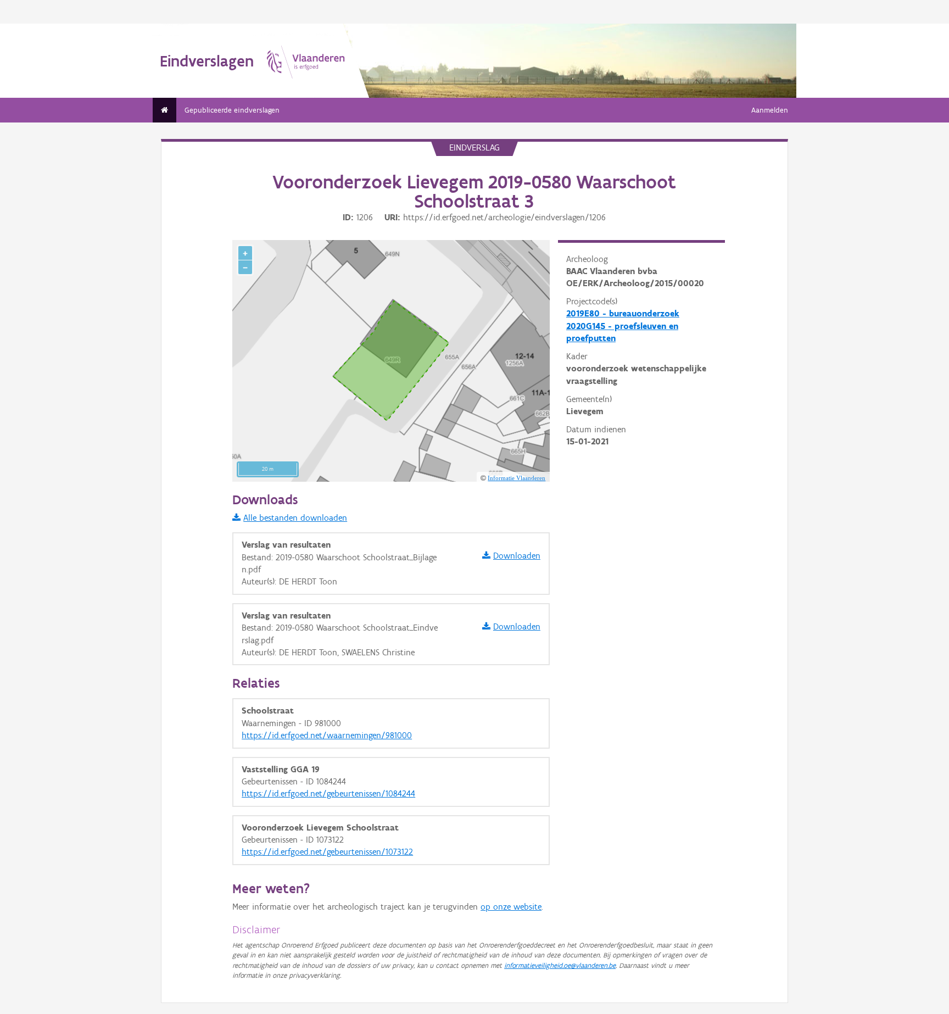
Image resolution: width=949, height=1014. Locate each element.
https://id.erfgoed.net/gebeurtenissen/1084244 (328, 793)
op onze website (511, 906)
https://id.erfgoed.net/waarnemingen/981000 (327, 735)
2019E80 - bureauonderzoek (622, 313)
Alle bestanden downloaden (295, 517)
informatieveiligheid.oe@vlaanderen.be (560, 965)
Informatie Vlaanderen (516, 478)
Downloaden (516, 555)
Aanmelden (769, 110)
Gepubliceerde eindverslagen (232, 110)
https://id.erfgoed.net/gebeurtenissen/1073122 (327, 851)
